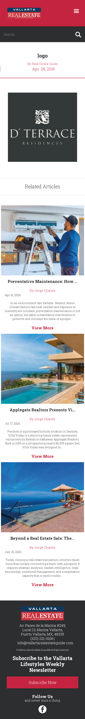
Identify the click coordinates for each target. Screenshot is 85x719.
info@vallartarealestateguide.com (45, 642)
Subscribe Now (43, 682)
